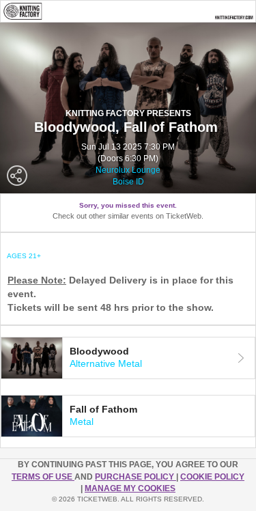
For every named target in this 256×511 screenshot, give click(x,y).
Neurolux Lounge (128, 170)
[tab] (128, 358)
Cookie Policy (212, 477)
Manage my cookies (130, 488)
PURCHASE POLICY (135, 477)
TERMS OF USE (43, 477)
